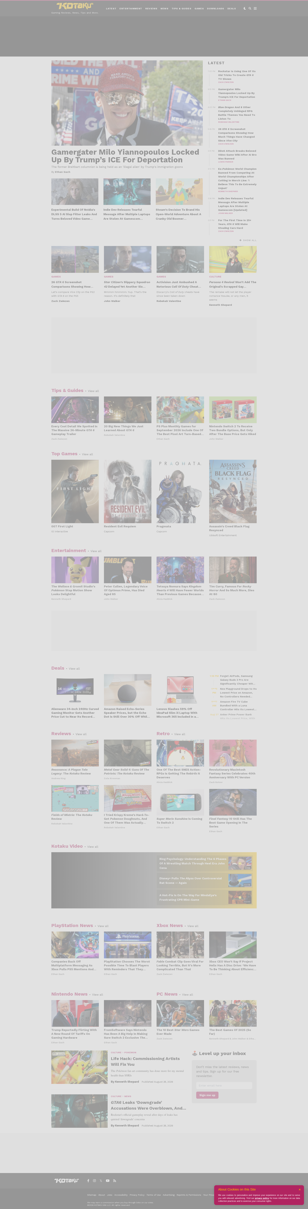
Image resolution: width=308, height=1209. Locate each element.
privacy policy (262, 1198)
